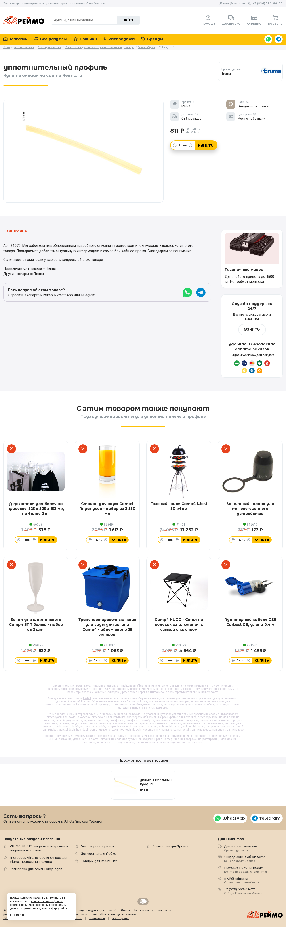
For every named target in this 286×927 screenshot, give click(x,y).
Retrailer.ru (143, 901)
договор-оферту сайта (53, 908)
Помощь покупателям (246, 869)
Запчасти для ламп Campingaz (36, 869)
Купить (206, 145)
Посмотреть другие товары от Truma (250, 71)
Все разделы (53, 39)
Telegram (279, 39)
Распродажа (121, 39)
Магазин (18, 39)
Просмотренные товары (143, 760)
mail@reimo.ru (234, 3)
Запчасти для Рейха (98, 854)
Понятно (17, 915)
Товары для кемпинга (99, 861)
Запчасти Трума (137, 701)
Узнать (252, 329)
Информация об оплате (245, 858)
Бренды (154, 39)
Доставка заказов (240, 848)
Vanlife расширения (97, 846)
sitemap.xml (120, 918)
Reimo (23, 20)
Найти (128, 20)
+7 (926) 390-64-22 (268, 3)
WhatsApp (268, 39)
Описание (17, 231)
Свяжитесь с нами (18, 260)
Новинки (88, 39)
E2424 (87, 698)
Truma (154, 692)
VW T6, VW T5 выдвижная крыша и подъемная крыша (39, 848)
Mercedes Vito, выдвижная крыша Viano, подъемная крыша (38, 860)
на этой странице (98, 704)
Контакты (97, 918)
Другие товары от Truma (23, 274)
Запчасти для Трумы (170, 846)
